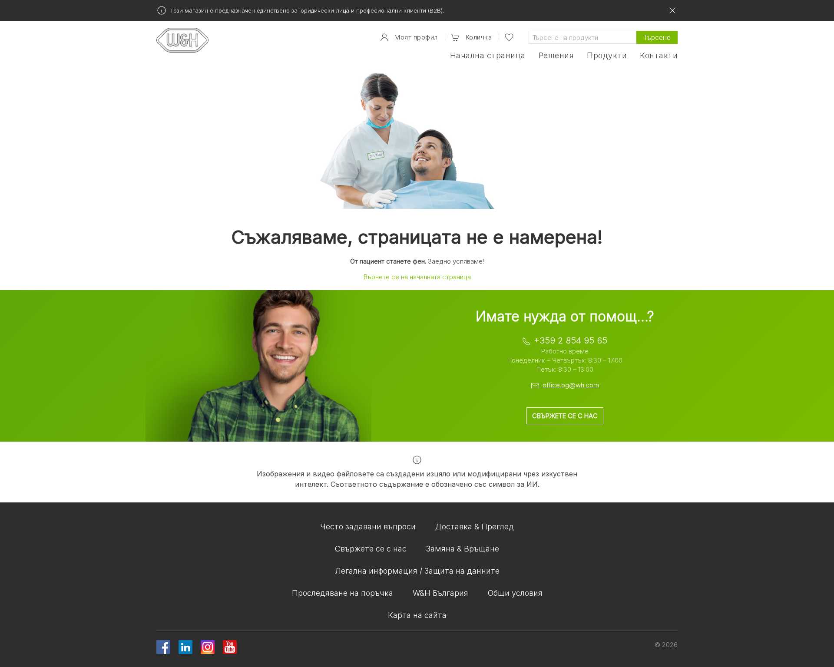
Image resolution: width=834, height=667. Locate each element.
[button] (471, 38)
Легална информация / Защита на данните (417, 570)
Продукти (607, 55)
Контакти (659, 55)
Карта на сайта (417, 615)
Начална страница (488, 55)
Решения (556, 55)
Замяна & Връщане (462, 548)
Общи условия (515, 593)
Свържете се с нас (565, 416)
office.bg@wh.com (571, 385)
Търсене (657, 37)
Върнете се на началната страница (417, 277)
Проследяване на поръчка (342, 593)
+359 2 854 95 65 (570, 340)
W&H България (440, 593)
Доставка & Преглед (474, 526)
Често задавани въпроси (368, 526)
